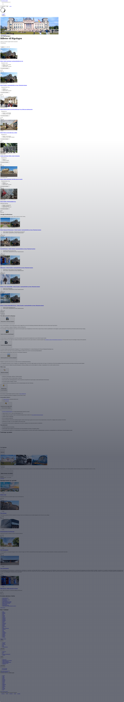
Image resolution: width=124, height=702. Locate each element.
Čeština (3, 677)
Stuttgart (3, 621)
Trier (3, 630)
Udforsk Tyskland (3, 638)
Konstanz (3, 633)
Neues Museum (4, 600)
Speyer (3, 622)
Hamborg (3, 612)
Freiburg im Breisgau (5, 628)
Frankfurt (3, 618)
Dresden (3, 615)
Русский (3, 688)
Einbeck (3, 636)
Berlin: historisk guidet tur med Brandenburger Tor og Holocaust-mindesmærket (16, 109)
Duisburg (3, 637)
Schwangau (4, 626)
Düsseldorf (4, 617)
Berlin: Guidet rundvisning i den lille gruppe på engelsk (11, 179)
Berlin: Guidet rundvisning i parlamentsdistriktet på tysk (11, 61)
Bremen (3, 624)
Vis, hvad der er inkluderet (4, 68)
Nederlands (4, 684)
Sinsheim (3, 631)
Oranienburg (4, 632)
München (3, 613)
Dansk (3, 678)
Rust (3, 627)
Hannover (3, 635)
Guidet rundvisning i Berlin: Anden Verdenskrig (10, 155)
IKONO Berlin (4, 604)
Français (3, 681)
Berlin (3, 611)
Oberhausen (4, 623)
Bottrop (3, 625)
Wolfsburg (4, 629)
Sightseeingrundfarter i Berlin (6, 601)
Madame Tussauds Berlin (6, 603)
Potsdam (3, 616)
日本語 (3, 685)
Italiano (3, 683)
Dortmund (3, 619)
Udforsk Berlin (2, 607)
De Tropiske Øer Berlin (6, 599)
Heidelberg (4, 620)
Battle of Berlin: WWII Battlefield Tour (8, 201)
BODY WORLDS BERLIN (6, 602)
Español (3, 680)
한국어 (3, 682)
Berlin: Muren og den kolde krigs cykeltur (8, 132)
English (3, 675)
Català (3, 676)
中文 (3, 689)
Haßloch (3, 634)
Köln (3, 614)
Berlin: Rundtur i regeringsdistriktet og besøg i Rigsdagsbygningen (13, 85)
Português (3, 686)
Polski (3, 687)
